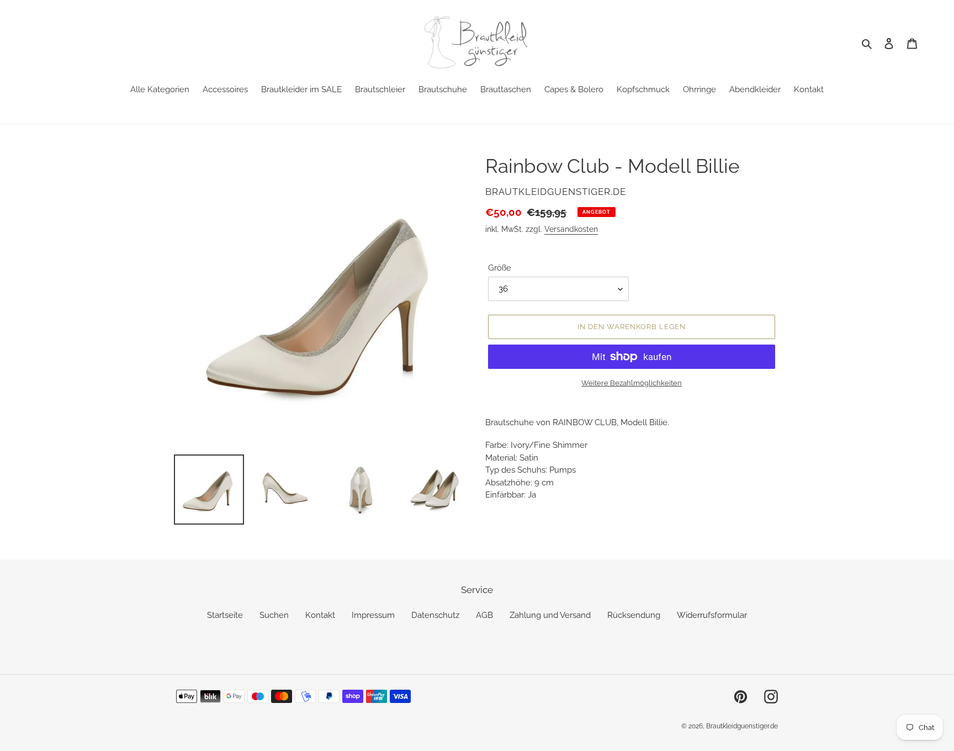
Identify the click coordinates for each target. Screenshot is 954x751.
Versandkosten (571, 229)
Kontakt (320, 615)
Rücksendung (633, 615)
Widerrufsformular (712, 615)
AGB (484, 615)
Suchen (274, 615)
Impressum (373, 615)
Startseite (225, 615)
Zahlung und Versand (550, 615)
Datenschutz (435, 615)
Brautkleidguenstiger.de (742, 726)
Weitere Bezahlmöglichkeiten (631, 383)
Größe (499, 268)
